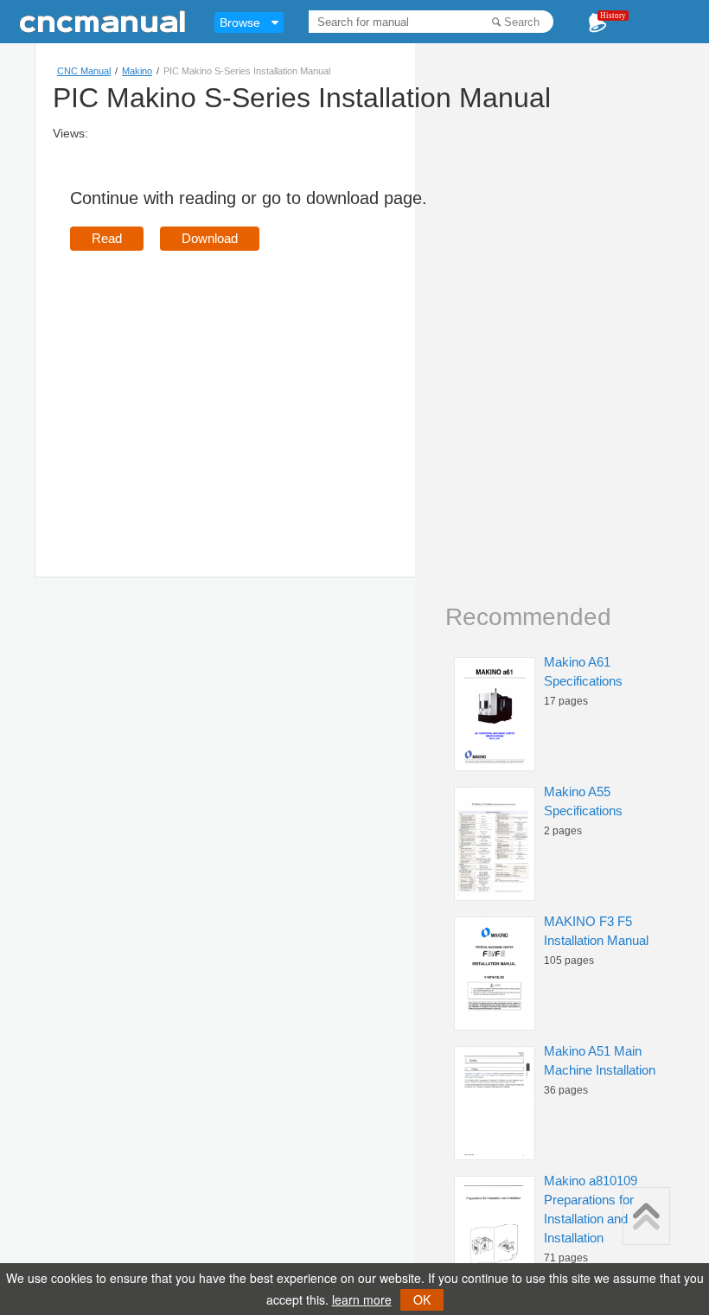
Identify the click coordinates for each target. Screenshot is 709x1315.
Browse (240, 22)
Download (210, 238)
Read (107, 238)
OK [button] (422, 1299)
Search (522, 22)
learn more (362, 1299)
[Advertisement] (215, 389)
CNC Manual (84, 71)
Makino (137, 71)
